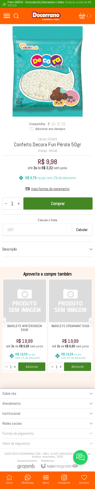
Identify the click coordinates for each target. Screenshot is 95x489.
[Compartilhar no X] (58, 124)
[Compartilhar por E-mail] (63, 124)
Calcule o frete (47, 220)
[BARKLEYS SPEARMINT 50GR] (70, 325)
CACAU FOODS (47, 139)
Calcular (81, 229)
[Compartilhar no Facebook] (48, 124)
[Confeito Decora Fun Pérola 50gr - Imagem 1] (47, 71)
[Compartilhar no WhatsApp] (53, 124)
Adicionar (32, 367)
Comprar (58, 203)
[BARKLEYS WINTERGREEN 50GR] (24, 325)
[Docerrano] (46, 16)
